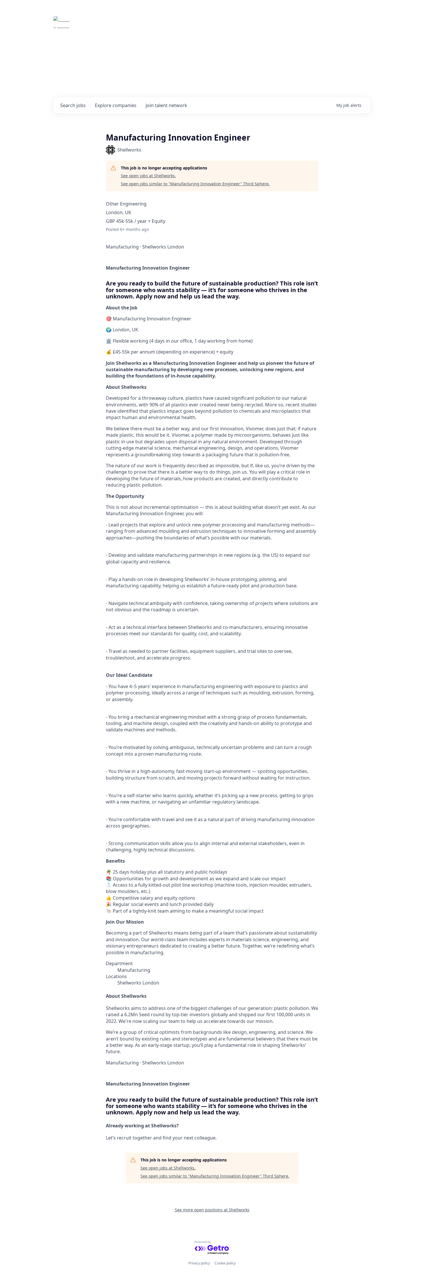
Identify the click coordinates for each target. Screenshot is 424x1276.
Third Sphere (97, 24)
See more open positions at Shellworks (212, 1210)
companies (115, 105)
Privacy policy (199, 1263)
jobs (73, 105)
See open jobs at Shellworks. (148, 175)
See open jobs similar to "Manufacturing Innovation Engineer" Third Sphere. (195, 183)
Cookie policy (225, 1263)
